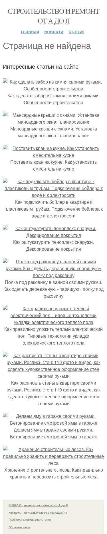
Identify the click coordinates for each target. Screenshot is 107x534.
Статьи (76, 31)
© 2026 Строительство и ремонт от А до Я (38, 505)
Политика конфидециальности (30, 519)
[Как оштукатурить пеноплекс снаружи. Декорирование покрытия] (53, 235)
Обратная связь (19, 527)
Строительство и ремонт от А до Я (53, 15)
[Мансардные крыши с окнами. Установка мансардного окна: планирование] (53, 121)
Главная (30, 31)
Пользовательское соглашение (45, 513)
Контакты (15, 513)
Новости (53, 31)
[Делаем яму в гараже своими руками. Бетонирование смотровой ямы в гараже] (53, 423)
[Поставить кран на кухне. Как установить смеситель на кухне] (53, 155)
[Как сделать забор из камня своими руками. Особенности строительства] (53, 88)
